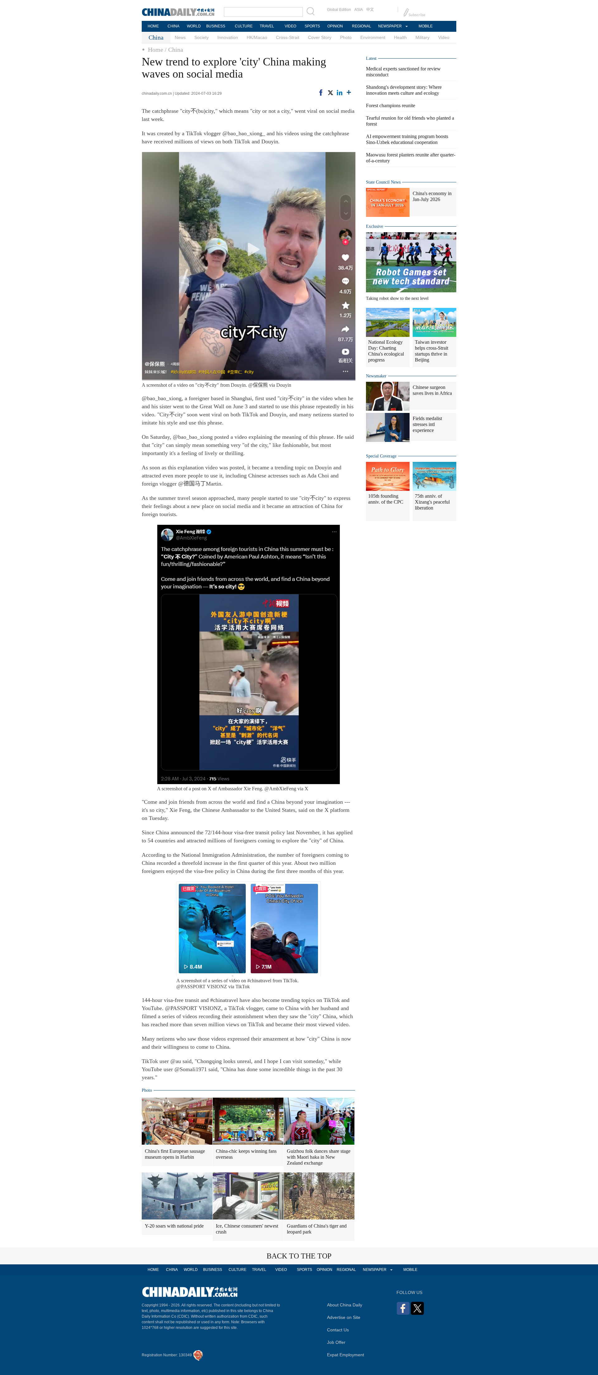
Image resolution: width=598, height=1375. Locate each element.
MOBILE (426, 26)
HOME (153, 26)
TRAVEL (267, 26)
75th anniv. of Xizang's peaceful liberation (432, 501)
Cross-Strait (287, 37)
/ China (174, 49)
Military (422, 37)
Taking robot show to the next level (397, 298)
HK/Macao (257, 37)
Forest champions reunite (390, 105)
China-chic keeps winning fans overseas (246, 1154)
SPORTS (312, 26)
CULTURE (244, 26)
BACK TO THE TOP (299, 1256)
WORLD (194, 26)
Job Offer (336, 1342)
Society (201, 37)
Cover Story (319, 37)
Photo (346, 37)
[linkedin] (339, 92)
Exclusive (374, 226)
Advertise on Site (343, 1317)
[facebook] (321, 92)
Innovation (227, 37)
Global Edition (339, 9)
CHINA (173, 26)
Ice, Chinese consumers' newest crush (247, 1228)
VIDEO (290, 26)
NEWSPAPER (389, 26)
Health (400, 37)
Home (155, 49)
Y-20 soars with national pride (174, 1226)
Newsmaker (376, 376)
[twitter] (330, 92)
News (180, 37)
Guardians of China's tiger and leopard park (317, 1228)
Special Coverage (381, 456)
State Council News (383, 182)
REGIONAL (361, 26)
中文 (370, 9)
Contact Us (338, 1329)
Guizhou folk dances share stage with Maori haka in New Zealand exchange (318, 1157)
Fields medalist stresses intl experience (427, 424)
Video (443, 37)
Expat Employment (345, 1354)
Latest (371, 58)
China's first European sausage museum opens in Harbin (175, 1154)
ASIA (358, 9)
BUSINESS (215, 26)
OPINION (335, 26)
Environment (372, 37)
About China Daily (344, 1304)
